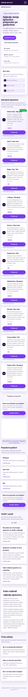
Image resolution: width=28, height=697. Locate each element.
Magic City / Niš (12, 169)
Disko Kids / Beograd (14, 111)
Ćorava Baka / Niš (13, 337)
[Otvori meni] (25, 2)
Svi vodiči (14, 522)
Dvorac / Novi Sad (13, 225)
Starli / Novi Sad (13, 141)
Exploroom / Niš (13, 253)
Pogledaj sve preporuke (14, 396)
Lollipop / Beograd (13, 197)
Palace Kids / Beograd (15, 365)
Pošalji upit (14, 132)
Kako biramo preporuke (11, 42)
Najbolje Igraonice (7, 2)
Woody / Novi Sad (13, 309)
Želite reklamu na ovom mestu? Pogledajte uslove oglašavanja (14, 441)
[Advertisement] (14, 428)
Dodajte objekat (14, 413)
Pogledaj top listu (9, 37)
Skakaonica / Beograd (15, 281)
